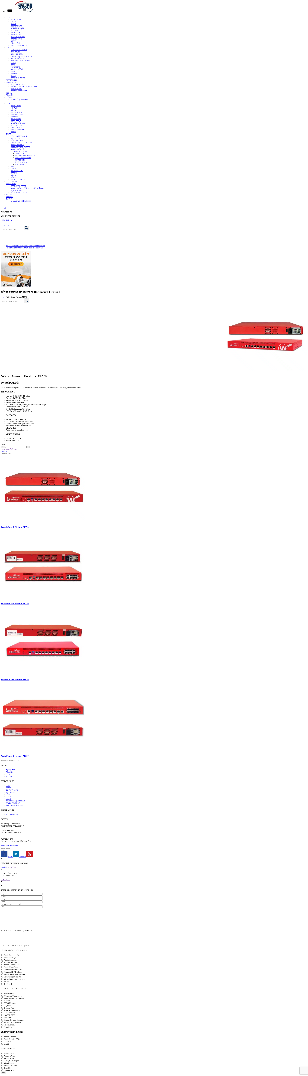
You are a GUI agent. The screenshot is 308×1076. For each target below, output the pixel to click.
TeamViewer (9, 993)
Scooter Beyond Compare (14, 1020)
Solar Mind (8, 1027)
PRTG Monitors (10, 1003)
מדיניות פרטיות (16, 39)
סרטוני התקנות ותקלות (19, 91)
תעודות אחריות (16, 89)
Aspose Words (9, 1056)
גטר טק (4, 765)
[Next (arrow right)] (4, 850)
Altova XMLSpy (10, 1066)
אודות (8, 17)
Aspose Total (9, 1058)
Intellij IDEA (9, 1070)
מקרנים (13, 71)
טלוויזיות (14, 73)
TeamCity (7, 1068)
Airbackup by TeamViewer (14, 998)
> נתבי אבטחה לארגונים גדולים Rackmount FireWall (25, 246)
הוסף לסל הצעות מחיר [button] (9, 449)
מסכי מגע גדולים (16, 54)
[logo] (24, 11)
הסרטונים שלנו (16, 34)
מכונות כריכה (20, 160)
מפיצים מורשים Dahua (19, 45)
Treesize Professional (12, 1010)
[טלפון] (3, 225)
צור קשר (9, 93)
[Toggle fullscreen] (4, 848)
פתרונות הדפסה (21, 162)
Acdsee (6, 982)
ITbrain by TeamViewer (13, 996)
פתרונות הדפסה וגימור (19, 151)
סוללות (13, 76)
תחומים (8, 47)
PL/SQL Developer (11, 1061)
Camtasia (7, 1042)
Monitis (7, 1001)
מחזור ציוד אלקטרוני (18, 37)
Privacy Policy (16, 43)
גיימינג (13, 65)
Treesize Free (9, 1008)
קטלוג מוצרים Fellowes (19, 99)
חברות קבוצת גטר (12, 814)
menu (5, 11)
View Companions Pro (12, 977)
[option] (154, 337)
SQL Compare (9, 1013)
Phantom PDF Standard (13, 970)
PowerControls (9, 1025)
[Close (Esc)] (9, 848)
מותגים (13, 24)
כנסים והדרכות (11, 80)
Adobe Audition (10, 1037)
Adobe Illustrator (10, 960)
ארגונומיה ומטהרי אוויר (19, 50)
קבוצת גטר (15, 21)
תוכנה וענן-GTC (17, 69)
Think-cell (8, 984)
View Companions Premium (14, 979)
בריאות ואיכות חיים (18, 78)
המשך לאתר (12, 867)
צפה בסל (4, 867)
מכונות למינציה (20, 164)
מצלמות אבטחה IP (17, 58)
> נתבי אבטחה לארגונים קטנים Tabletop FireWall (24, 248)
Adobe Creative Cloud (12, 962)
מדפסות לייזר (20, 153)
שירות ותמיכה (11, 82)
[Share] (7, 848)
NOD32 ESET (9, 1015)
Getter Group (7, 810)
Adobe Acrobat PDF (11, 965)
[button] (11, 225)
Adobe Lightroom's (11, 955)
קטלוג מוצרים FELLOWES (21, 201)
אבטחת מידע (15, 52)
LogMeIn (7, 1006)
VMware (7, 1018)
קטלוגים (9, 97)
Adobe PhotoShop (11, 967)
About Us (9, 95)
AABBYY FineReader (12, 1022)
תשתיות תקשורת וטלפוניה (20, 60)
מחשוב (13, 63)
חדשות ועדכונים (16, 26)
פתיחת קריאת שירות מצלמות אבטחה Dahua (27, 188)
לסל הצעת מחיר (7, 220)
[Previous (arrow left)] (2, 850)
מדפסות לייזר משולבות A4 (25, 155)
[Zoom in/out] (2, 848)
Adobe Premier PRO (12, 1039)
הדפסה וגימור (15, 67)
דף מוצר (4, 451)
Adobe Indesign (10, 958)
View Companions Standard (14, 974)
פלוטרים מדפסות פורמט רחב (21, 56)
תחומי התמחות (7, 781)
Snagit (6, 1044)
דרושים (13, 41)
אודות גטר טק (16, 19)
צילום (8, 794)
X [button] (1, 859)
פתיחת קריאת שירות (18, 84)
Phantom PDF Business (13, 972)
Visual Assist (9, 1063)
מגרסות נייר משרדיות (23, 158)
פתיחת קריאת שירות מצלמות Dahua (24, 86)
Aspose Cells (9, 1054)
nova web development (10, 845)
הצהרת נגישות (16, 32)
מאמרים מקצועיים (17, 28)
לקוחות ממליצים (16, 30)
